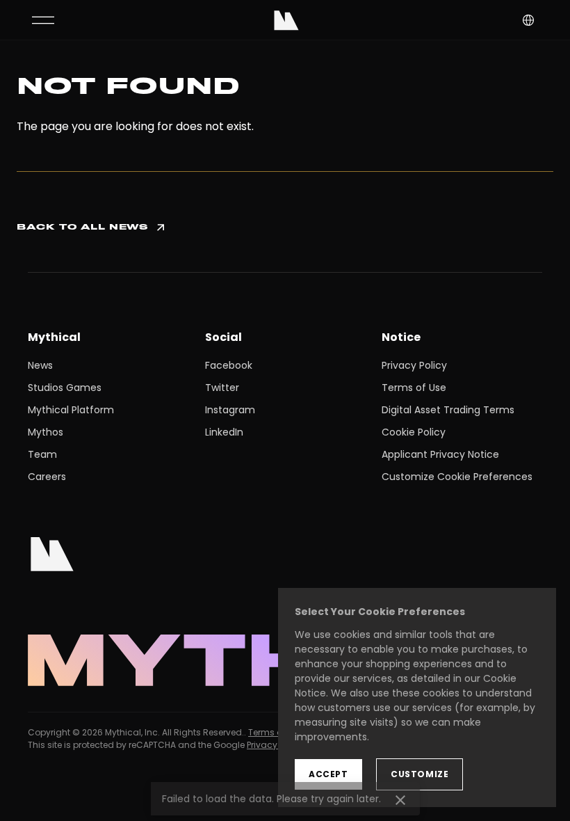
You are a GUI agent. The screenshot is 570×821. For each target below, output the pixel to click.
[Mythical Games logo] (286, 20)
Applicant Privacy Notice (440, 454)
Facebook (228, 365)
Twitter (222, 387)
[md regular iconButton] (43, 20)
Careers (47, 477)
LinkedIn (224, 432)
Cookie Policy (414, 432)
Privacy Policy (414, 365)
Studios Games (64, 387)
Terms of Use (414, 387)
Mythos (45, 432)
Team (42, 454)
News (40, 365)
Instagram (230, 410)
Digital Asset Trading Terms (448, 410)
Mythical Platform (71, 410)
